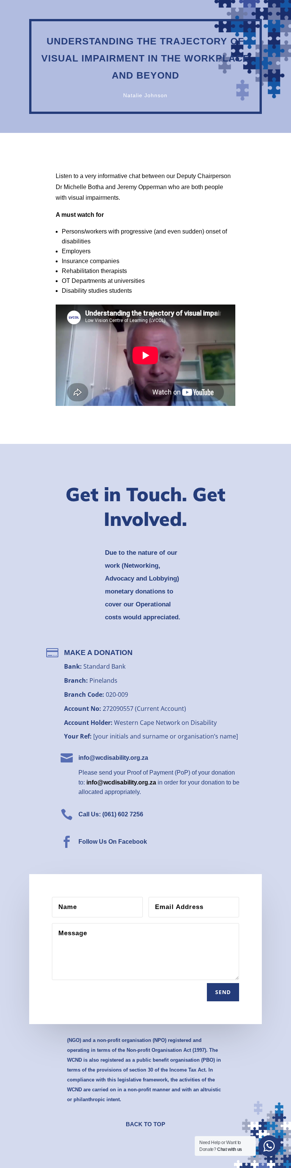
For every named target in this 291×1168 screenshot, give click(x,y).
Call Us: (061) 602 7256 (110, 814)
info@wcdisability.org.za (113, 757)
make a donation (98, 653)
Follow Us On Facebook (112, 841)
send (223, 992)
